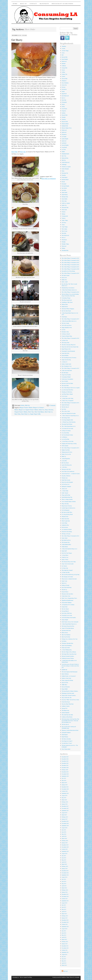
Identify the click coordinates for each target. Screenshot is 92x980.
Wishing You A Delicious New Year (69, 639)
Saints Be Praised (65, 404)
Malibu (63, 151)
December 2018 (65, 787)
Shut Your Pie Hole (66, 637)
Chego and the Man (66, 495)
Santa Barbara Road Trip (67, 497)
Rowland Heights (65, 186)
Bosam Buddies (65, 355)
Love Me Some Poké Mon (67, 389)
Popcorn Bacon (65, 591)
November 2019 (65, 774)
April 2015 (64, 862)
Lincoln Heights (65, 145)
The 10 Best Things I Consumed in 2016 (70, 338)
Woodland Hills (65, 250)
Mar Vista (64, 156)
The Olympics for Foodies (67, 576)
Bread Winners (65, 736)
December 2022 (65, 763)
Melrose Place (65, 304)
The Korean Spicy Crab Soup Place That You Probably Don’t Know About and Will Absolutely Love (70, 720)
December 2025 (65, 756)
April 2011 (64, 963)
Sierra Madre (64, 199)
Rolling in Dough (65, 585)
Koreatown (64, 134)
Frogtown (64, 110)
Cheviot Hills (64, 78)
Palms (63, 171)
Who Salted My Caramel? (67, 570)
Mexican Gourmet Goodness (68, 656)
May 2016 (64, 834)
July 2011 (64, 956)
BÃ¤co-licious (65, 632)
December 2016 (65, 821)
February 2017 (65, 817)
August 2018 (64, 795)
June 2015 (64, 857)
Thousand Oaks (65, 207)
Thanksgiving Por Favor (67, 452)
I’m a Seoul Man (65, 432)
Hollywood (64, 130)
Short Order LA (25, 414)
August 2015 (64, 853)
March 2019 (64, 782)
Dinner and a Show (66, 647)
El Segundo (64, 102)
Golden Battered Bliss (66, 544)
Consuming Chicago (66, 298)
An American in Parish (67, 529)
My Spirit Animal (65, 275)
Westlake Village (65, 244)
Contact (33, 3)
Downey (63, 87)
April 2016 (64, 836)
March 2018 (64, 799)
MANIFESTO (44, 3)
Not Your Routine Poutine (67, 435)
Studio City (64, 205)
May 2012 (64, 935)
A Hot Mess (64, 467)
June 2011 (64, 958)
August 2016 (64, 827)
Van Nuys (64, 222)
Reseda (63, 181)
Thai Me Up (64, 589)
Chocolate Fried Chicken (67, 424)
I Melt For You (65, 557)
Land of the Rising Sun (67, 465)
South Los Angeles (66, 203)
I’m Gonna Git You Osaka (67, 428)
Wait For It (64, 583)
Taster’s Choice (65, 559)
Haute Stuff (64, 551)
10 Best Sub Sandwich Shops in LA (69, 548)
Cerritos (63, 76)
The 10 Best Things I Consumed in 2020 (70, 269)
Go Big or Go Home (66, 430)
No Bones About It (66, 334)
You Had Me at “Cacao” (67, 743)
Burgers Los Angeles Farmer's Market (28, 410)
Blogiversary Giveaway (67, 505)
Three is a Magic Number (67, 499)
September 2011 (65, 952)
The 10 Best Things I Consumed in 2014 (70, 402)
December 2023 (65, 761)
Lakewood (64, 141)
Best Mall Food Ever (66, 540)
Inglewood (64, 132)
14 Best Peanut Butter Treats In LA (69, 624)
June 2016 (64, 832)
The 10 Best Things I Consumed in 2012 (70, 536)
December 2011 (65, 946)
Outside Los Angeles (66, 166)
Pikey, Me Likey (65, 503)
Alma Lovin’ (64, 488)
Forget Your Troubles (66, 374)
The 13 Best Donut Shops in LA (69, 426)
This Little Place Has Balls (67, 714)
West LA (63, 237)
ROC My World (65, 463)
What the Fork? (65, 516)
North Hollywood (65, 162)
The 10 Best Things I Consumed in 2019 (70, 273)
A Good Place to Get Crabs (67, 441)
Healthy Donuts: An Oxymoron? (69, 676)
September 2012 (65, 926)
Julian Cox (41, 410)
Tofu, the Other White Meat (67, 704)
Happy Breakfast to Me (67, 327)
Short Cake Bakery (39, 412)
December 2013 (65, 894)
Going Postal (64, 606)
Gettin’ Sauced (65, 493)
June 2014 (64, 881)
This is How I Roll (66, 411)
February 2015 (65, 866)
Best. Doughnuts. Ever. (67, 366)
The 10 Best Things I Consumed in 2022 (70, 264)
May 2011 (64, 961)
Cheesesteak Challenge (66, 602)
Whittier (63, 248)
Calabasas (64, 65)
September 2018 (65, 793)
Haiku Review (65, 306)
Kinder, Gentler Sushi (66, 364)
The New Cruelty (65, 323)
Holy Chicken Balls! (66, 749)
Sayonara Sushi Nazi (66, 630)
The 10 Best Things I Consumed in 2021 (70, 266)
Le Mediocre (64, 437)
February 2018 (65, 802)
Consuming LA (15, 977)
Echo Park (64, 100)
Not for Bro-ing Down (66, 325)
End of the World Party (67, 587)
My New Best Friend (66, 311)
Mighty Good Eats (66, 450)
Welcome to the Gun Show (67, 594)
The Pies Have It (65, 407)
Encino (63, 104)
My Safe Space (65, 372)
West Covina (64, 231)
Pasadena (64, 175)
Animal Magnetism (66, 458)
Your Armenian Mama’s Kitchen (69, 501)
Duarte (63, 91)
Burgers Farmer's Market (26, 407)
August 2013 (64, 903)
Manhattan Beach (65, 153)
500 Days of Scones (66, 533)
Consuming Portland (66, 377)
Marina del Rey (65, 158)
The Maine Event (65, 710)
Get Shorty (16, 39)
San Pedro (64, 190)
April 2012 (64, 937)
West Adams (64, 229)
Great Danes (64, 316)
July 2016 (64, 830)
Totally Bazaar (65, 546)
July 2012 (64, 930)
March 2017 (64, 814)
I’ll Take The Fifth (65, 572)
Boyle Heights (65, 59)
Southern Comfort (65, 706)
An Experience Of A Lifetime (68, 604)
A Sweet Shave (65, 555)
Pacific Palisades (65, 168)
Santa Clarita (64, 192)
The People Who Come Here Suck (69, 654)
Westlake (63, 241)
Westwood (64, 246)
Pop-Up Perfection (66, 686)
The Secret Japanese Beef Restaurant (69, 671)
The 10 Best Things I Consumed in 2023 (70, 262)
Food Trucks (64, 108)
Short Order (14, 152)
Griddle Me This (65, 525)
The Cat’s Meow (65, 609)
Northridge (64, 164)
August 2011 (64, 954)
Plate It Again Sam (66, 521)
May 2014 (64, 883)
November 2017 (65, 808)
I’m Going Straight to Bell (67, 420)
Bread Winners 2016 (66, 349)
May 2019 (64, 780)
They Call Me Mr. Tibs (67, 697)
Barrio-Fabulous (65, 674)
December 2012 (65, 920)
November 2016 (65, 823)
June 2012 (64, 933)
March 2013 (64, 913)
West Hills (64, 233)
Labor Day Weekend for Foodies (69, 413)
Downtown (64, 89)
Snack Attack (64, 538)
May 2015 (64, 860)
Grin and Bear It (65, 611)
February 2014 (65, 890)
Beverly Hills (64, 57)
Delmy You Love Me (66, 454)
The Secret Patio (65, 385)
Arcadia (63, 48)
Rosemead (64, 183)
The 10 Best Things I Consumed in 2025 (70, 258)
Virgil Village (65, 226)
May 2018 (64, 797)
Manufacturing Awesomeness (68, 287)
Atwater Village (65, 50)
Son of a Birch (65, 381)
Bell (62, 55)
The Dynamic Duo (66, 542)
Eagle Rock (64, 93)
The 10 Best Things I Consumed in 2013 (70, 447)
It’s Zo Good (64, 396)
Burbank (63, 63)
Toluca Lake (64, 209)
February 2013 (65, 915)
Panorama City (65, 173)
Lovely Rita (64, 460)
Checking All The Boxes (67, 392)
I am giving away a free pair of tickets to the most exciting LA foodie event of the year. (70, 665)
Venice (63, 224)
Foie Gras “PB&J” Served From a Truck (70, 699)
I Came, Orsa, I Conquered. (67, 400)
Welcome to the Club (66, 469)
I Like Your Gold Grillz (67, 370)
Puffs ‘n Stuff (64, 282)
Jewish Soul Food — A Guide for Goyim (71, 473)
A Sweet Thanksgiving (67, 649)
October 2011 (65, 950)
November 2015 (65, 847)
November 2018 (65, 789)
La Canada (64, 136)
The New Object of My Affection (69, 652)
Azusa (63, 52)
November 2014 (65, 872)
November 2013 (65, 896)
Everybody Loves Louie (67, 615)
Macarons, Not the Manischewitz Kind (70, 730)
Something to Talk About (67, 302)
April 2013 (64, 911)
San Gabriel (64, 188)
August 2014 (64, 877)
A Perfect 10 (64, 362)
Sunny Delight (65, 619)
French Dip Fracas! (66, 702)
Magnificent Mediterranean (67, 600)
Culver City (64, 85)
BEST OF (23, 3)
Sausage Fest (64, 708)
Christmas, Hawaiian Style (67, 643)
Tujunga (63, 214)
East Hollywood (65, 95)
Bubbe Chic (64, 279)
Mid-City (27, 405)
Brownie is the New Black (67, 383)
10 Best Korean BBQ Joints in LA (69, 321)
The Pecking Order (66, 417)
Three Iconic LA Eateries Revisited (69, 579)
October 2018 (65, 791)
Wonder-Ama (64, 478)
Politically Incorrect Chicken (68, 658)
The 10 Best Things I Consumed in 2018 (70, 292)
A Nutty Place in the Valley (67, 398)
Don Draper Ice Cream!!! (67, 741)
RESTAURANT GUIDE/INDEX (62, 3)
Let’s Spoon (64, 566)
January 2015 (64, 868)
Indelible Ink (64, 669)
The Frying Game (65, 342)
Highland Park (65, 125)
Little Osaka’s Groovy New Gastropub (70, 621)
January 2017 (64, 819)
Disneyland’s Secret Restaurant (68, 351)
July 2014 (64, 879)
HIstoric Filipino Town (67, 128)
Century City (64, 74)
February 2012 (65, 941)
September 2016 (65, 825)
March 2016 (64, 838)
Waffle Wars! (64, 684)
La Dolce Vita (65, 340)
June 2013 (64, 907)
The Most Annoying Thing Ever (68, 344)
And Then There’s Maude (67, 394)
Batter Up (64, 456)
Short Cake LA (48, 412)
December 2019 (65, 772)
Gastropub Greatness (66, 732)
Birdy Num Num (65, 518)
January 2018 (64, 804)
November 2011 (65, 948)
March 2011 (64, 965)
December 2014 (65, 870)
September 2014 (65, 875)
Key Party (64, 409)
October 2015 (65, 849)
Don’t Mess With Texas (67, 613)
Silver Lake (64, 201)
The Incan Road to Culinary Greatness (70, 691)
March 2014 (64, 888)
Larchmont (64, 143)
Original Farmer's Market (20, 412)
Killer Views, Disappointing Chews (69, 598)
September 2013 (65, 900)
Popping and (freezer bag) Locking (69, 443)
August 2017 (64, 812)
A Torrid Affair (65, 490)
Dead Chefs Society (66, 480)
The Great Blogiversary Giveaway (69, 357)
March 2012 (64, 939)
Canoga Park (64, 67)
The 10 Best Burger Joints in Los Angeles (71, 387)
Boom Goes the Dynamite (67, 482)
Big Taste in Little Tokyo (67, 512)
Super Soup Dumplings (67, 645)
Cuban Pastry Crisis (66, 596)
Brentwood (64, 61)
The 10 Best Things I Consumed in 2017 (70, 319)
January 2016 (64, 842)
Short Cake (23, 152)
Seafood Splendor (65, 712)
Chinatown (64, 80)
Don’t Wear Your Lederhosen (68, 471)
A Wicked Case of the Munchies (69, 422)
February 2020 (65, 769)
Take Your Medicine (66, 634)
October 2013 (65, 898)
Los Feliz (64, 149)
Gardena (63, 113)
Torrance (63, 211)
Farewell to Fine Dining (67, 531)
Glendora (64, 119)
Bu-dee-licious (65, 527)
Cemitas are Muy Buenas (67, 717)
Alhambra (64, 46)
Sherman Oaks (65, 196)
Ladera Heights (65, 138)
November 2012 (65, 922)
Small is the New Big (66, 359)
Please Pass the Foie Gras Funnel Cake (70, 346)
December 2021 (65, 765)
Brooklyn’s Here (65, 331)
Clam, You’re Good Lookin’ (68, 563)
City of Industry (65, 83)
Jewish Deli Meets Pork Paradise (69, 617)
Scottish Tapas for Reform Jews (68, 508)
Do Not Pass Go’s (66, 484)
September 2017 (65, 810)
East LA (63, 98)
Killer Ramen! (65, 734)
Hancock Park (65, 121)
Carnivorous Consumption (67, 379)
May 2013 (64, 909)
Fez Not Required (65, 510)
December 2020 (65, 767)
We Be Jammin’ (65, 445)
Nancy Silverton (49, 410)
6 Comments (52, 405)
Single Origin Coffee (35, 414)
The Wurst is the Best (66, 739)
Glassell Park (64, 115)
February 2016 (65, 840)
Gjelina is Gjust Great (66, 678)
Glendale (63, 117)
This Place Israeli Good (67, 300)
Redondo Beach (65, 179)
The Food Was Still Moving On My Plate (70, 574)
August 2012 (64, 928)
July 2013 (64, 905)
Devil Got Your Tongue (67, 553)
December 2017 (65, 806)
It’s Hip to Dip (65, 568)
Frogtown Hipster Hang (67, 336)
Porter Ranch (64, 177)
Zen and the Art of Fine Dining (68, 271)
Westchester (64, 239)
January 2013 (64, 918)
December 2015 (65, 845)
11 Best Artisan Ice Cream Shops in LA (70, 415)
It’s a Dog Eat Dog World (67, 514)
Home (15, 3)
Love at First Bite (65, 439)
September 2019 (65, 776)
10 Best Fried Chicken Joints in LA (69, 290)
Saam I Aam (64, 581)
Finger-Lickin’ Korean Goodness (69, 695)
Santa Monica (65, 194)
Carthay (63, 72)
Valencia (63, 218)
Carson (63, 70)
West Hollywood (65, 235)
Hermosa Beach (65, 123)
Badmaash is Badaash (66, 486)
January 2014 (64, 892)
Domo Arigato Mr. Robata (67, 680)
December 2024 (65, 759)
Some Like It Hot (65, 353)
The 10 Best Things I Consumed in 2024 (70, 260)
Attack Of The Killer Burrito (68, 628)
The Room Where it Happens (68, 308)
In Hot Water (64, 523)
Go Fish (63, 329)
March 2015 (64, 864)
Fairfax (22, 405)
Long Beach (64, 147)
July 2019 (64, 778)
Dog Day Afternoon (66, 475)
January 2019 (64, 784)
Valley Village (65, 220)
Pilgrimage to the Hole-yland (68, 693)
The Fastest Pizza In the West (68, 626)
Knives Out (64, 277)
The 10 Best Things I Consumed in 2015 (70, 368)
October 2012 (65, 924)
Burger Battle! (65, 689)
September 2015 (65, 851)
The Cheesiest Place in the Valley (69, 561)
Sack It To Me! (65, 682)
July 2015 (64, 855)
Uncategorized (65, 216)
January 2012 (64, 943)
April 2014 (64, 885)
